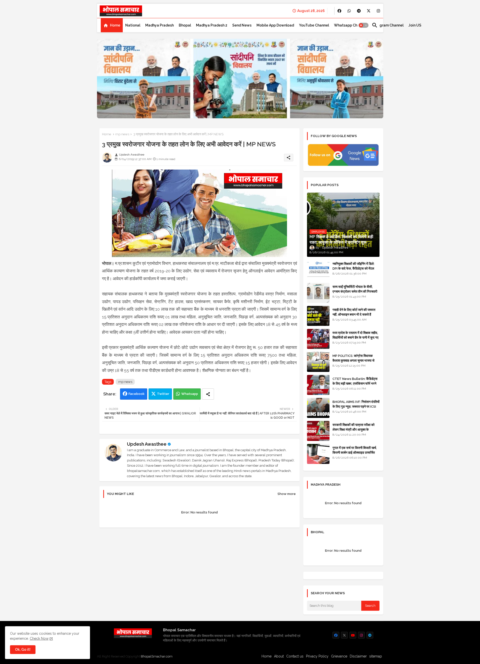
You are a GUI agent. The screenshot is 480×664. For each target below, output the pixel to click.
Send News (242, 25)
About (279, 656)
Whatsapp (189, 394)
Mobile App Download (275, 25)
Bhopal (185, 25)
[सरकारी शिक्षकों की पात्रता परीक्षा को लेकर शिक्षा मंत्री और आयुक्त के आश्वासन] (318, 431)
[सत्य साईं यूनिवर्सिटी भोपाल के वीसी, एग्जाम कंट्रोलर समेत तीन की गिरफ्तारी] (318, 293)
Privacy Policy (317, 656)
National (132, 25)
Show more (287, 494)
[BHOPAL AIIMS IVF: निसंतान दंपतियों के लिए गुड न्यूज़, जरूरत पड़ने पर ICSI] (318, 408)
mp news (122, 134)
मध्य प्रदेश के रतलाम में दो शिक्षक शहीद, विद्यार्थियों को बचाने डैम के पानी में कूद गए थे (355, 337)
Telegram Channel (388, 25)
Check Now (39, 638)
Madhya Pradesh (159, 25)
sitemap (375, 656)
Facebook (136, 394)
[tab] (112, 25)
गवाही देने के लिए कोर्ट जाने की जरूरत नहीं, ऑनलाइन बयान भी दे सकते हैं (353, 312)
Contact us (295, 656)
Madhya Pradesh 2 (211, 25)
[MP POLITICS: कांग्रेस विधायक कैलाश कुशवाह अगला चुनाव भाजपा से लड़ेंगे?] (318, 362)
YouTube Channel (314, 25)
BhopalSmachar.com (156, 656)
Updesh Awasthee (146, 444)
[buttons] (339, 11)
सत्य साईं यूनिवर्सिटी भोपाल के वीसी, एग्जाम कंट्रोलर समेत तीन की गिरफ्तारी (354, 289)
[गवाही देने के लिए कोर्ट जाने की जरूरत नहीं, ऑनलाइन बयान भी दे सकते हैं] (318, 316)
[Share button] (208, 394)
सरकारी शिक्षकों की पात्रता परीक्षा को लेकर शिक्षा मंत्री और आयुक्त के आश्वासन (353, 429)
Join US (414, 25)
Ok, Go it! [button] (22, 649)
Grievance (339, 656)
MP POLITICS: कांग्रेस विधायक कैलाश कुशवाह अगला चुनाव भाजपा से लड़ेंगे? (353, 360)
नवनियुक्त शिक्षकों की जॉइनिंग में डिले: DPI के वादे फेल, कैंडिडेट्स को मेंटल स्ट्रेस (353, 268)
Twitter (163, 394)
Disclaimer (358, 656)
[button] (363, 25)
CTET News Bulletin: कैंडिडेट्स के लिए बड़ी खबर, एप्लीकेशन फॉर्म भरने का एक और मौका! (355, 383)
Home (115, 25)
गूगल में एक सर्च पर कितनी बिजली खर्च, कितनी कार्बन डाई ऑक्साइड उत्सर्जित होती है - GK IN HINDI (354, 452)
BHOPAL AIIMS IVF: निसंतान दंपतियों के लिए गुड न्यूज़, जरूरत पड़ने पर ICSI (356, 404)
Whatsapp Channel (350, 25)
